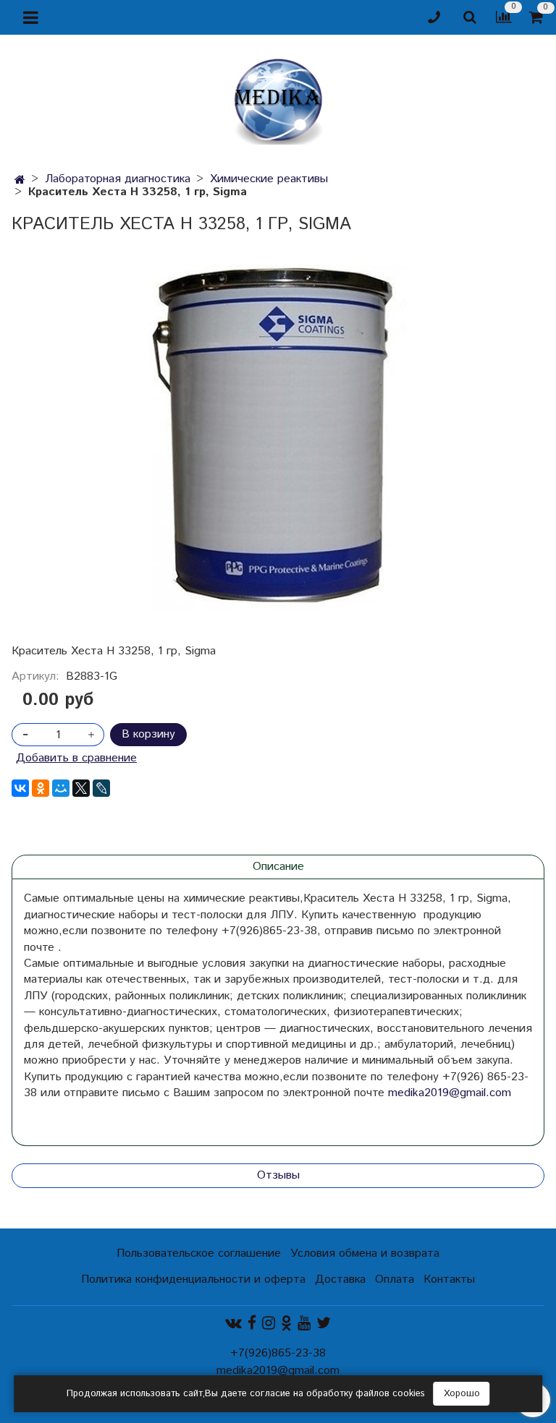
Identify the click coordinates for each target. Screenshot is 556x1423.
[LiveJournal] (101, 788)
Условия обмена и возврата (364, 1253)
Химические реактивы (269, 179)
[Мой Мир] (61, 788)
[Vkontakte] (233, 1323)
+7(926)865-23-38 (278, 1353)
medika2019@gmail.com (449, 1093)
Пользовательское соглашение (199, 1253)
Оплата (394, 1279)
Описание (278, 866)
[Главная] (19, 180)
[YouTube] (304, 1323)
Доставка (340, 1279)
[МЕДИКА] (278, 98)
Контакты (449, 1279)
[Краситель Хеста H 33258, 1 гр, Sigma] (278, 438)
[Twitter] (323, 1323)
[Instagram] (268, 1323)
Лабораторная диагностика (117, 179)
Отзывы (278, 1175)
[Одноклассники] (40, 788)
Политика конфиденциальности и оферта (193, 1279)
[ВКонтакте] (20, 788)
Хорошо (462, 1394)
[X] (81, 788)
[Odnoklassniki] (286, 1323)
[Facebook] (252, 1323)
